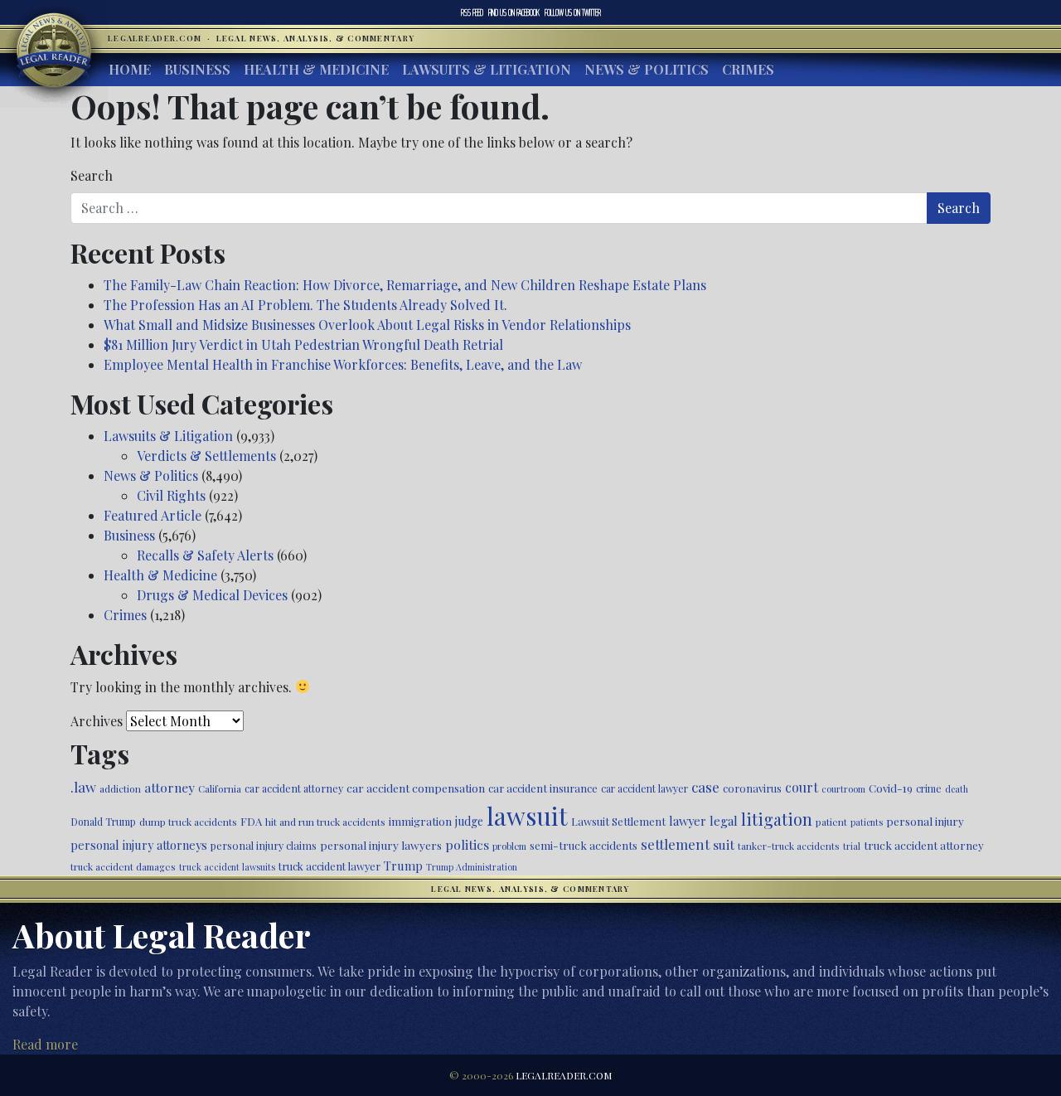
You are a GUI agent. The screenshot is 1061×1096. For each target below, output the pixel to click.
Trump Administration (471, 867)
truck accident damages (123, 866)
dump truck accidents (188, 821)
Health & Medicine (316, 69)
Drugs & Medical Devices (212, 595)
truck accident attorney (924, 844)
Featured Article (152, 515)
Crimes (748, 69)
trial (851, 846)
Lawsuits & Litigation (486, 69)
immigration (420, 820)
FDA (251, 821)
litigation (776, 819)
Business (197, 69)
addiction (120, 788)
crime (929, 788)
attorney (169, 787)
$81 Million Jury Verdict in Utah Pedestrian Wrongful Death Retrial (303, 344)
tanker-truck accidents (789, 845)
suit (723, 844)
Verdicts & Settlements (206, 455)
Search (91, 175)
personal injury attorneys (138, 845)
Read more (45, 1044)
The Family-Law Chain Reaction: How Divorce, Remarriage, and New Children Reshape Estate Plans (405, 284)
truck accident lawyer (329, 866)
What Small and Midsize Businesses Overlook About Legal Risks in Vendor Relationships (367, 324)
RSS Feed (472, 12)
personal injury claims (264, 845)
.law (83, 787)
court (801, 787)
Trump (403, 865)
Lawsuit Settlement (618, 821)
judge (469, 821)
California (219, 788)
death (956, 789)
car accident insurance (543, 788)
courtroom (843, 789)
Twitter (573, 12)
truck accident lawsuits (227, 867)
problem (509, 846)
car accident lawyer (644, 788)
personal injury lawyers (381, 844)
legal (724, 820)
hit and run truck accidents (325, 821)
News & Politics (646, 69)
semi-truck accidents (583, 844)
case (705, 786)
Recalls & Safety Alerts (205, 555)
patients (866, 822)
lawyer (687, 820)
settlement (675, 844)
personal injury (925, 820)
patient (831, 821)
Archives (96, 721)
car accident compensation (415, 787)
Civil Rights (171, 495)
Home (130, 69)
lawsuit (527, 815)
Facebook (514, 12)
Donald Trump (103, 821)
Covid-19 (891, 788)
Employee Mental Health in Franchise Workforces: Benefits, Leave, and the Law (343, 364)
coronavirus (752, 788)
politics (467, 844)
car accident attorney (294, 788)
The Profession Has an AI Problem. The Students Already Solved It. (305, 304)
